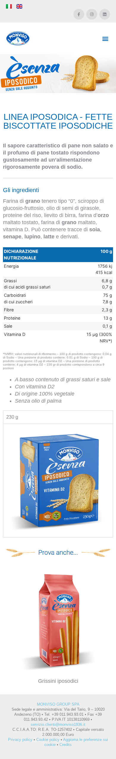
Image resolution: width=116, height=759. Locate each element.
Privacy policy (20, 739)
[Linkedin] (104, 14)
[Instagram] (91, 14)
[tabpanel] (58, 480)
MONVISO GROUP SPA (58, 704)
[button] (105, 38)
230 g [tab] (12, 417)
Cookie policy (47, 739)
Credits (65, 744)
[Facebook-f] (78, 14)
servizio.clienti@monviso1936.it (58, 724)
